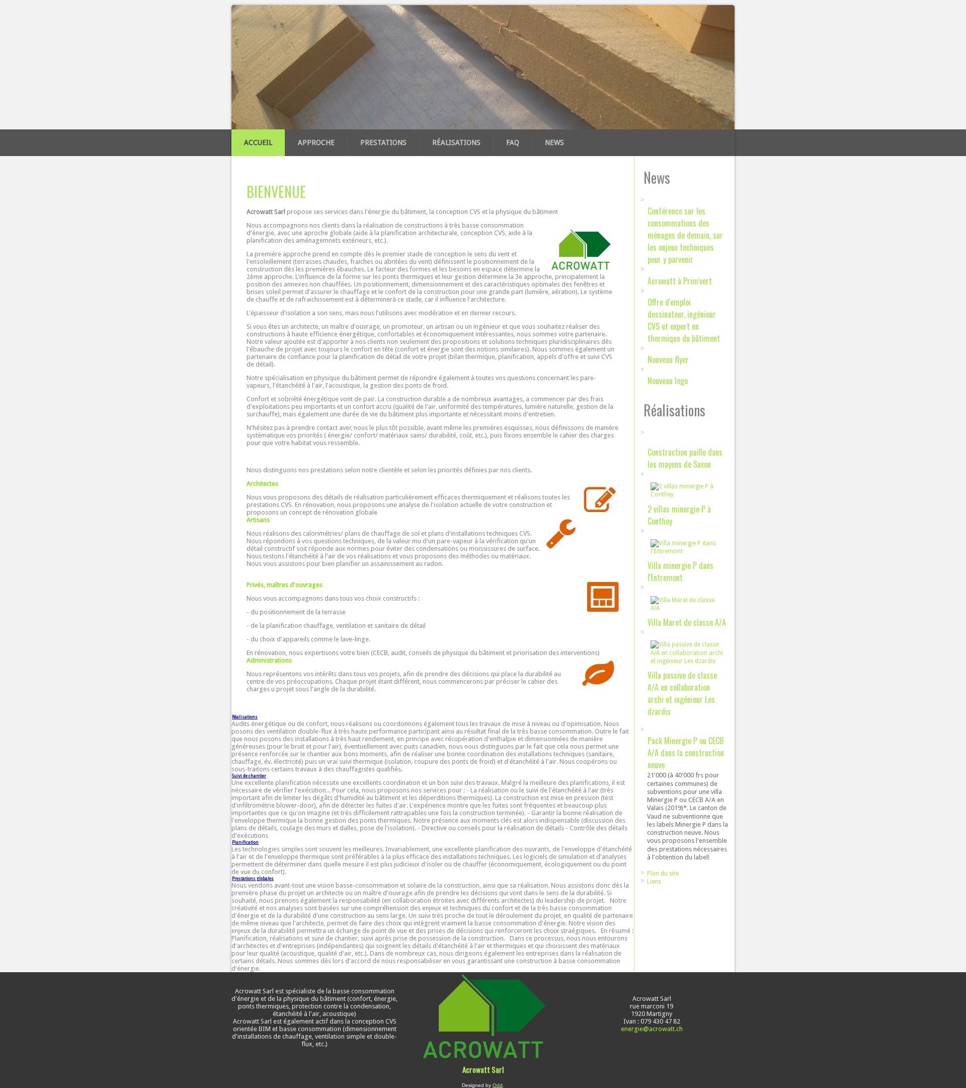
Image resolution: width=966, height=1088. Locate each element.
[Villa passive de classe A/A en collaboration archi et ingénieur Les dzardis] (687, 661)
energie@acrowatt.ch (652, 1029)
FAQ (512, 142)
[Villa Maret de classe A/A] (687, 608)
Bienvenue (276, 191)
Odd (498, 1085)
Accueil (258, 142)
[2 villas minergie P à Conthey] (687, 494)
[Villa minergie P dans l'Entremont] (687, 551)
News (554, 142)
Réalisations (456, 142)
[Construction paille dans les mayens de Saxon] (648, 441)
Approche (316, 142)
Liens (654, 881)
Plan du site (663, 873)
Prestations (383, 142)
